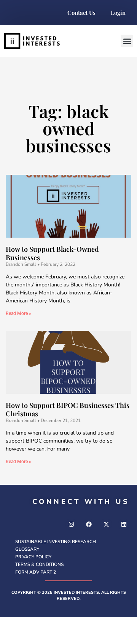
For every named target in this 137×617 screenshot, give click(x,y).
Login (118, 12)
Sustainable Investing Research (55, 542)
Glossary (27, 549)
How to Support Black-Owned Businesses (52, 253)
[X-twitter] (106, 524)
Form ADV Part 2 (35, 572)
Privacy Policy (33, 557)
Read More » (18, 313)
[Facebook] (88, 524)
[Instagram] (71, 524)
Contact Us (81, 12)
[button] (127, 41)
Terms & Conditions (39, 564)
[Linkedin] (123, 524)
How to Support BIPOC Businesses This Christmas (67, 409)
